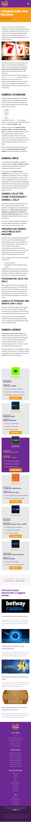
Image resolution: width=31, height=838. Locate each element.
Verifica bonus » (15, 398)
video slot (15, 120)
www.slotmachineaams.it (15, 814)
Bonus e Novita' (6, 18)
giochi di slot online (10, 77)
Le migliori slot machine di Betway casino (15, 616)
